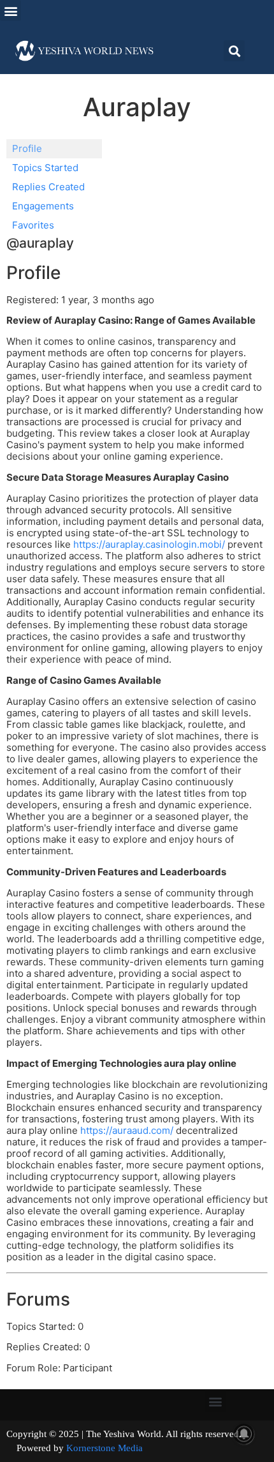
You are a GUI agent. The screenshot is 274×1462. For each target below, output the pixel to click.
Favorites (33, 225)
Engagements (43, 206)
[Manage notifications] (244, 1434)
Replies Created (48, 187)
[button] (10, 10)
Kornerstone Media (104, 1448)
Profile (27, 148)
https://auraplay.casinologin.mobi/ (149, 544)
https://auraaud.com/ (126, 1130)
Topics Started (45, 168)
